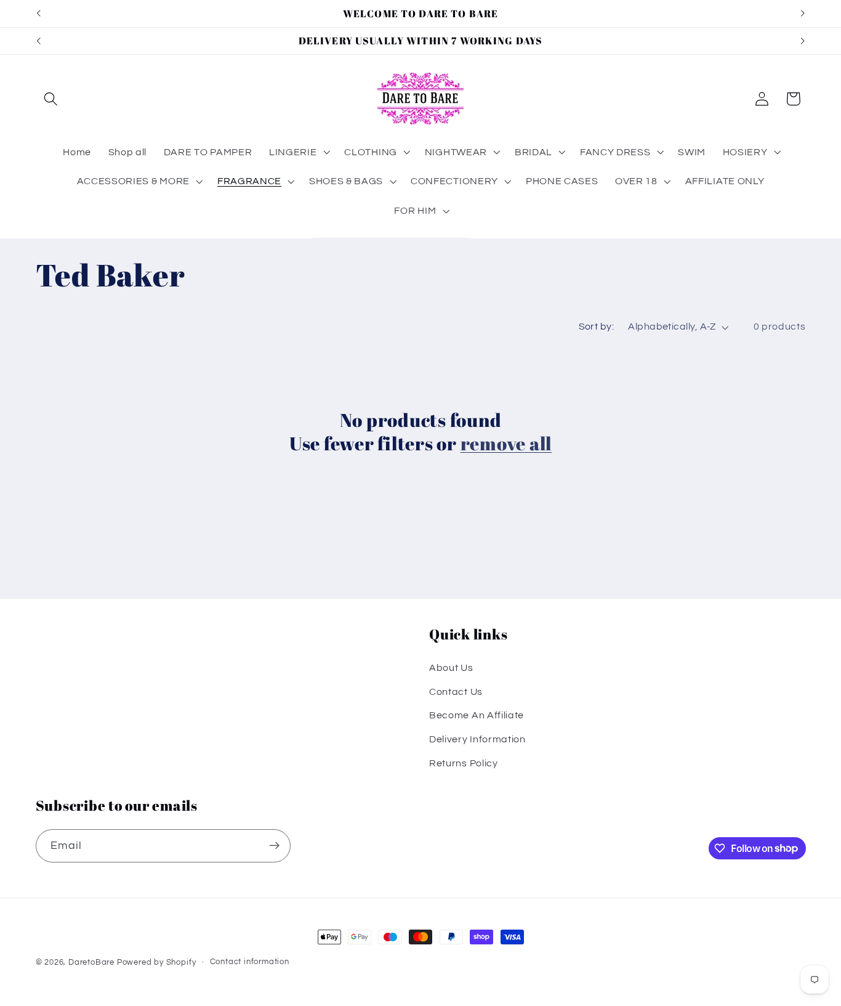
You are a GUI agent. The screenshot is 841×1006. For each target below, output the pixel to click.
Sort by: (596, 326)
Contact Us (456, 692)
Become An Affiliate (476, 716)
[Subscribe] (274, 845)
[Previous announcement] (38, 13)
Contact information (249, 962)
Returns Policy (463, 763)
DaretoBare (91, 963)
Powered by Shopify (156, 963)
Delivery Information (477, 739)
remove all (506, 444)
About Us (451, 668)
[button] (51, 99)
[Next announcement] (802, 13)
